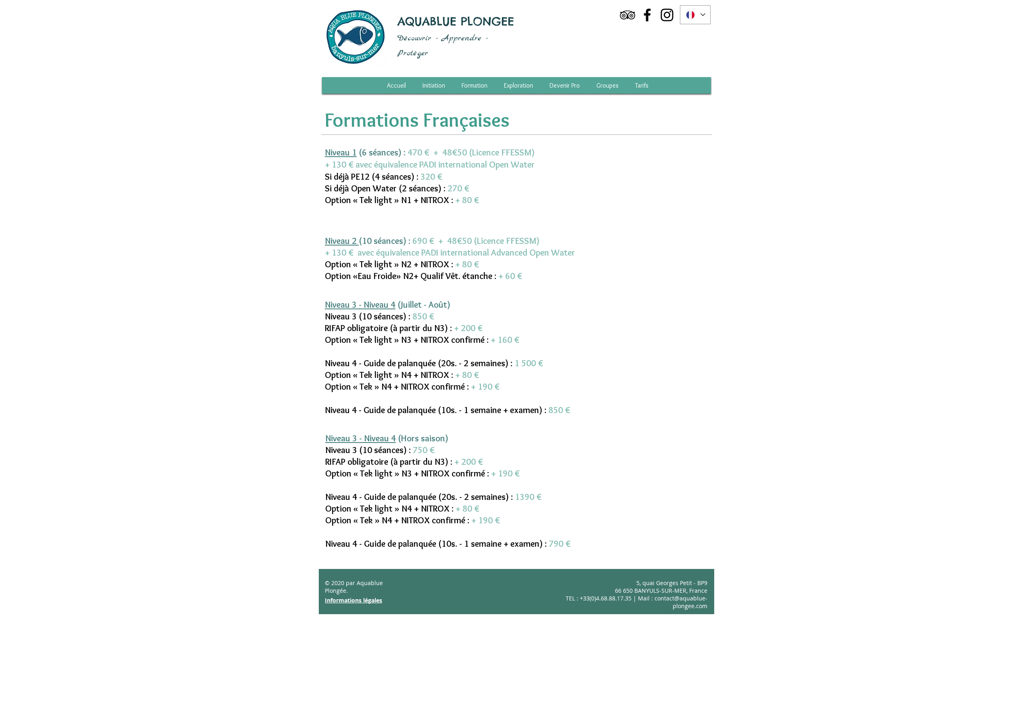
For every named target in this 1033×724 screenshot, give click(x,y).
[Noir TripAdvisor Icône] (627, 14)
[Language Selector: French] (695, 14)
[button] (642, 85)
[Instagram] (667, 14)
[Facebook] (647, 14)
